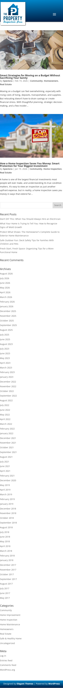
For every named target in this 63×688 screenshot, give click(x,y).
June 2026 (5, 282)
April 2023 (5, 362)
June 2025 (5, 339)
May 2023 (5, 358)
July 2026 (4, 278)
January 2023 (6, 376)
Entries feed (6, 660)
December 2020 (8, 480)
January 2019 (6, 503)
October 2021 (7, 447)
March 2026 (6, 297)
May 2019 (5, 485)
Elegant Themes (25, 683)
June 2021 (5, 466)
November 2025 (8, 315)
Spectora (7, 80)
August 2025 (6, 329)
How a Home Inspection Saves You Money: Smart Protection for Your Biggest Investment (29, 165)
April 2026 (5, 292)
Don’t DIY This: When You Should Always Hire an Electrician (30, 218)
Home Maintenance (10, 624)
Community (36, 80)
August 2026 (6, 273)
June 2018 (5, 536)
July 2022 (4, 405)
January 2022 (6, 433)
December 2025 (8, 311)
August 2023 (6, 344)
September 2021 (8, 452)
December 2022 (8, 381)
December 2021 (8, 438)
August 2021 (6, 456)
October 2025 (7, 320)
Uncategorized (7, 643)
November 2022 (8, 386)
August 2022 (6, 400)
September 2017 (8, 579)
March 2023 (6, 367)
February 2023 (7, 372)
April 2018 (5, 546)
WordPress (54, 683)
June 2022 (5, 409)
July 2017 (4, 588)
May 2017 (5, 597)
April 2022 (5, 419)
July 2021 (4, 461)
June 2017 (5, 593)
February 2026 (7, 301)
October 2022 (7, 391)
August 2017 (6, 583)
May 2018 (5, 541)
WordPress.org (7, 669)
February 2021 (7, 475)
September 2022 (8, 395)
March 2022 (6, 423)
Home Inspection (52, 168)
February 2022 (7, 428)
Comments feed (8, 665)
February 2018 (7, 555)
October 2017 (7, 574)
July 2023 (4, 348)
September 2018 (8, 522)
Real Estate (6, 84)
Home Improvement (10, 615)
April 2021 (5, 470)
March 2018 (6, 550)
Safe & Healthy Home (11, 638)
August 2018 (6, 527)
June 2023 (5, 353)
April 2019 (5, 489)
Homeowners (51, 80)
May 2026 (5, 287)
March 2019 (6, 494)
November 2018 (8, 513)
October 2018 (7, 517)
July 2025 (4, 334)
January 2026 (6, 306)
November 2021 (8, 442)
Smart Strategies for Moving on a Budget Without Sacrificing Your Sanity (30, 77)
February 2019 (7, 499)
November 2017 (8, 569)
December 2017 (8, 564)
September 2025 (8, 325)
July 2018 (4, 532)
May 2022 (5, 414)
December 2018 (8, 508)
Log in (3, 655)
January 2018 (6, 560)
